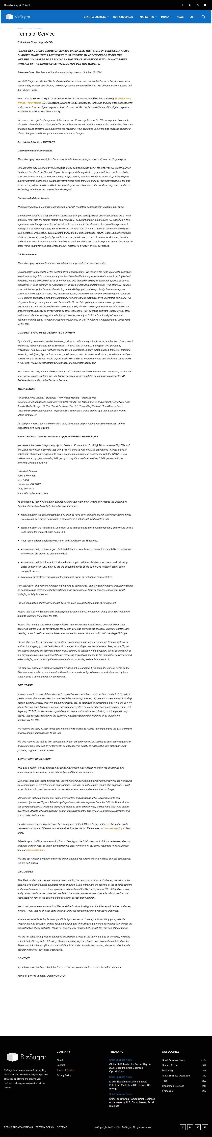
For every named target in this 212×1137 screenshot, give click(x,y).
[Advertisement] (106, 1011)
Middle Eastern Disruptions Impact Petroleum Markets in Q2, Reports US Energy (130, 1085)
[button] (203, 17)
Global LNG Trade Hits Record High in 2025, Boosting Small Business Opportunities (130, 1067)
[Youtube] (205, 5)
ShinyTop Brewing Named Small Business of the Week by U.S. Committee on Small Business (132, 1102)
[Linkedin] (190, 5)
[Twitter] (198, 5)
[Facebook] (183, 5)
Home (20, 28)
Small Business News (120, 1059)
